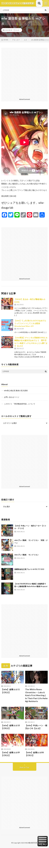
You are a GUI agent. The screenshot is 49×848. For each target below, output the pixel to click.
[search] (46, 10)
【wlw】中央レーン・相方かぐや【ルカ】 (36, 727)
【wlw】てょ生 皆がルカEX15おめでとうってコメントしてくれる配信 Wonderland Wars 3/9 (30, 323)
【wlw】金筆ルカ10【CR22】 (10, 727)
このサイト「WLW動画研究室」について (19, 404)
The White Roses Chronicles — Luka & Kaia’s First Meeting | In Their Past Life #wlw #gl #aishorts (36, 695)
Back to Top (24, 767)
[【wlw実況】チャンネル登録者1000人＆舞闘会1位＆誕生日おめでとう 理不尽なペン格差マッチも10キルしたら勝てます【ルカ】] (7, 342)
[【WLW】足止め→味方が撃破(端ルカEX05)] (7, 304)
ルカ (17, 30)
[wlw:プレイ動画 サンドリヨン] (7, 559)
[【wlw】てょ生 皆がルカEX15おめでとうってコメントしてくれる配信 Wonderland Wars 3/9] (7, 325)
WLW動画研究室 (31, 843)
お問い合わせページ (11, 397)
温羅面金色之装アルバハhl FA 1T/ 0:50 (29, 569)
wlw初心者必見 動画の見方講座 (16, 390)
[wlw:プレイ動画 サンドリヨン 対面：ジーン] (7, 545)
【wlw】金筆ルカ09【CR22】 (10, 754)
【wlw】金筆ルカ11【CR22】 (10, 691)
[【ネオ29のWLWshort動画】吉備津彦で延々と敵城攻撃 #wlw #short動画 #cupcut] (7, 588)
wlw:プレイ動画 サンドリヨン (26, 555)
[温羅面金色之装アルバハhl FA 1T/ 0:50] (7, 574)
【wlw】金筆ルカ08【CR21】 (34, 754)
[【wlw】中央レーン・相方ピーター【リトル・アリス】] (7, 530)
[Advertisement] (24, 72)
